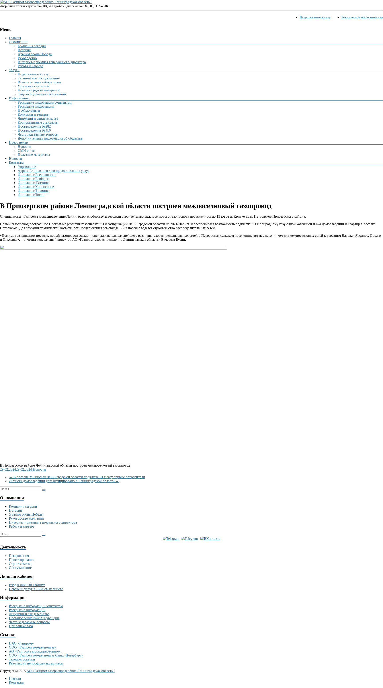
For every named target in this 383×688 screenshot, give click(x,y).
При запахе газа (21, 626)
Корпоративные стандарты (38, 122)
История (24, 50)
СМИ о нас (26, 150)
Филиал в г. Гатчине (33, 183)
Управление (27, 167)
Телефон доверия (22, 659)
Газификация (19, 556)
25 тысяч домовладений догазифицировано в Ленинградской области (64, 481)
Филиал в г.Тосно (31, 195)
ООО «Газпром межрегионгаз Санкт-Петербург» (46, 655)
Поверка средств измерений (39, 90)
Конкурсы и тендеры (33, 114)
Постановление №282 (34, 126)
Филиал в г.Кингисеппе (36, 187)
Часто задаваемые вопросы (38, 134)
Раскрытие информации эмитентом (45, 102)
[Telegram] (171, 538)
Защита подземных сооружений (42, 94)
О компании (18, 42)
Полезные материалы (34, 154)
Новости (24, 146)
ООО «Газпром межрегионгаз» (32, 647)
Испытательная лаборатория (39, 82)
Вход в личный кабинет (27, 585)
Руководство (27, 58)
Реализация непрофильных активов (36, 663)
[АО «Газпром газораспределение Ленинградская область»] (46, 2)
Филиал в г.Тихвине (33, 191)
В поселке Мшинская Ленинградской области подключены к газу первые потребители (77, 477)
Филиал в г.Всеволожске (36, 175)
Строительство (20, 564)
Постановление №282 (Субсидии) (34, 618)
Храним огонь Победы (35, 54)
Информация (19, 98)
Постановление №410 (34, 130)
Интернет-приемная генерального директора (52, 62)
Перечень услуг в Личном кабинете (36, 589)
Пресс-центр (18, 142)
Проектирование (21, 560)
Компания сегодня (32, 46)
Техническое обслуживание (362, 17)
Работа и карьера (30, 66)
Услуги (14, 70)
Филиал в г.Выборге (33, 179)
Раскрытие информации (36, 106)
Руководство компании (26, 518)
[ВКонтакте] (210, 538)
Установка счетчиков (33, 86)
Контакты (16, 162)
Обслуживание (20, 568)
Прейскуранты (29, 110)
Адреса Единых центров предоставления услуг (53, 171)
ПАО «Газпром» (21, 643)
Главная (15, 38)
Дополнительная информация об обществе (50, 138)
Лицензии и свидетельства (38, 118)
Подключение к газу (315, 17)
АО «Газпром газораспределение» (35, 651)
